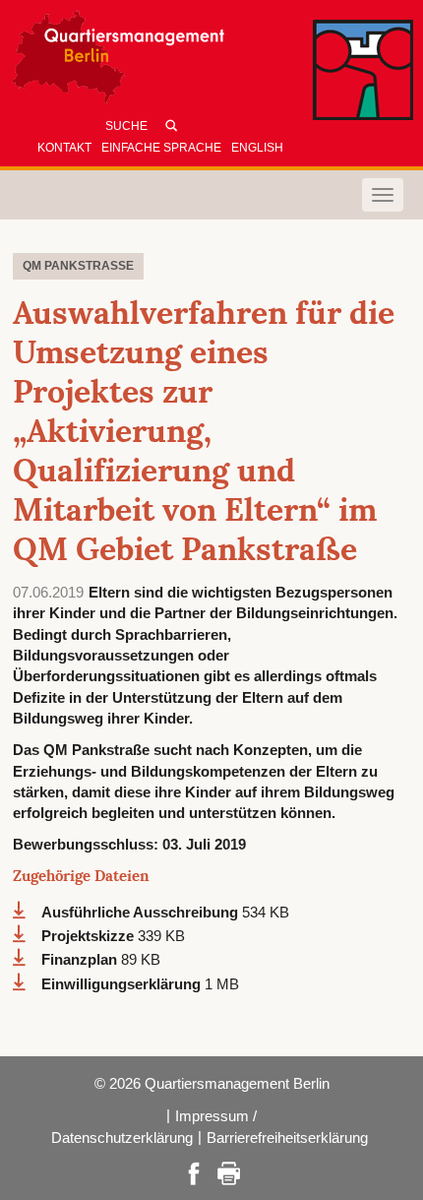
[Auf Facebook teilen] (194, 1172)
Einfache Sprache (161, 148)
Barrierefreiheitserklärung (287, 1137)
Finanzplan (81, 959)
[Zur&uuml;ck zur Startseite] (192, 61)
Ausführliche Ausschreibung (141, 912)
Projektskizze (89, 935)
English (257, 148)
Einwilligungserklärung (123, 984)
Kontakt (64, 148)
